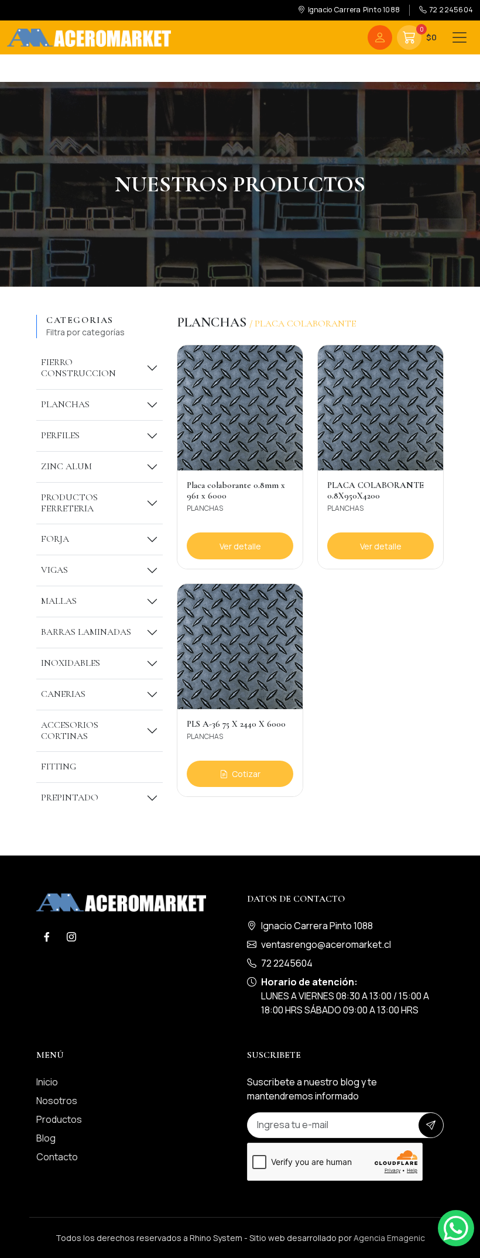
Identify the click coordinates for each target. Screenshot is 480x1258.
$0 (428, 34)
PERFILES (60, 435)
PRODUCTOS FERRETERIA (69, 502)
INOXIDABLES (70, 663)
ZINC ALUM (66, 466)
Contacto (57, 1156)
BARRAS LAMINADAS (86, 632)
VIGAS (54, 570)
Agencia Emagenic (389, 1237)
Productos (59, 1119)
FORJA (55, 539)
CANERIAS (63, 694)
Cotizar (245, 773)
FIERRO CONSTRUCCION (78, 367)
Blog (46, 1138)
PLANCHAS (65, 404)
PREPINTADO (69, 797)
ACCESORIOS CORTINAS (69, 730)
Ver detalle (240, 546)
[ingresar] (380, 37)
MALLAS (59, 601)
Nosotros (56, 1100)
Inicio (47, 1081)
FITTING (58, 766)
